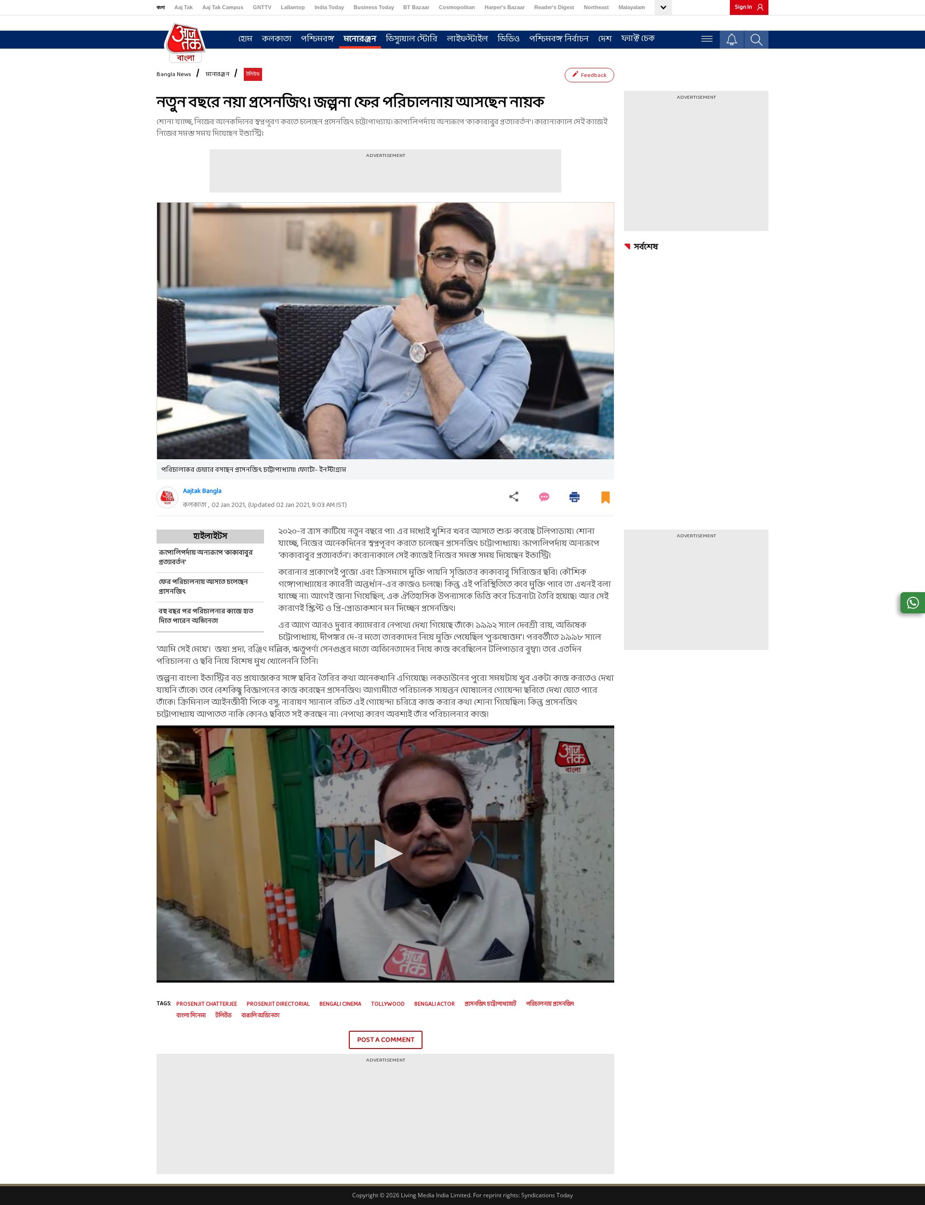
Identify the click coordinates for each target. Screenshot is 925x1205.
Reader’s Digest (554, 7)
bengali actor (434, 1004)
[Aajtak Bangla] (167, 497)
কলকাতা (276, 39)
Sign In (743, 7)
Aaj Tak (183, 7)
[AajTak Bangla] (185, 42)
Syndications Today (547, 1195)
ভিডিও (509, 39)
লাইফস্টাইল (467, 39)
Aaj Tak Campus (222, 7)
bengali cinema (340, 1004)
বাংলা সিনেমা (191, 1016)
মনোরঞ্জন (360, 39)
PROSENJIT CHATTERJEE (206, 1004)
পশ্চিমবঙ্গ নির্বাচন (559, 39)
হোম (245, 39)
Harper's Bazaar (505, 7)
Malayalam (632, 7)
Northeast (596, 7)
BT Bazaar (416, 7)
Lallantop (293, 7)
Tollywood (388, 1004)
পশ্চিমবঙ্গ (317, 39)
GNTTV (262, 7)
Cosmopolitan (457, 7)
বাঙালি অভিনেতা (260, 1016)
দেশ (605, 39)
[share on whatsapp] (912, 602)
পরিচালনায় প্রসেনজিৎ (550, 1004)
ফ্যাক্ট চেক (638, 38)
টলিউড (223, 1016)
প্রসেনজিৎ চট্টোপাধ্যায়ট (490, 1004)
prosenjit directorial (278, 1004)
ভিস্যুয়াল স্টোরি (411, 39)
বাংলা (161, 7)
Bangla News (174, 74)
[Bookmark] (605, 501)
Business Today (374, 7)
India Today (329, 7)
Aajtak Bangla (202, 491)
